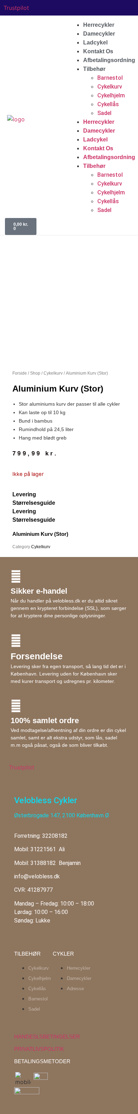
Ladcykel (95, 43)
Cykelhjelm (111, 95)
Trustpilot (16, 7)
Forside (19, 373)
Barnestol (110, 77)
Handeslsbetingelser (47, 1037)
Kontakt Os (98, 51)
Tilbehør (94, 69)
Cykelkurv (109, 86)
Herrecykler (98, 25)
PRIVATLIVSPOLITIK (39, 1049)
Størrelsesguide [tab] (33, 503)
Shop (35, 373)
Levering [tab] (24, 494)
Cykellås (108, 104)
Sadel (104, 113)
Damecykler (99, 34)
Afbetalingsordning (109, 60)
